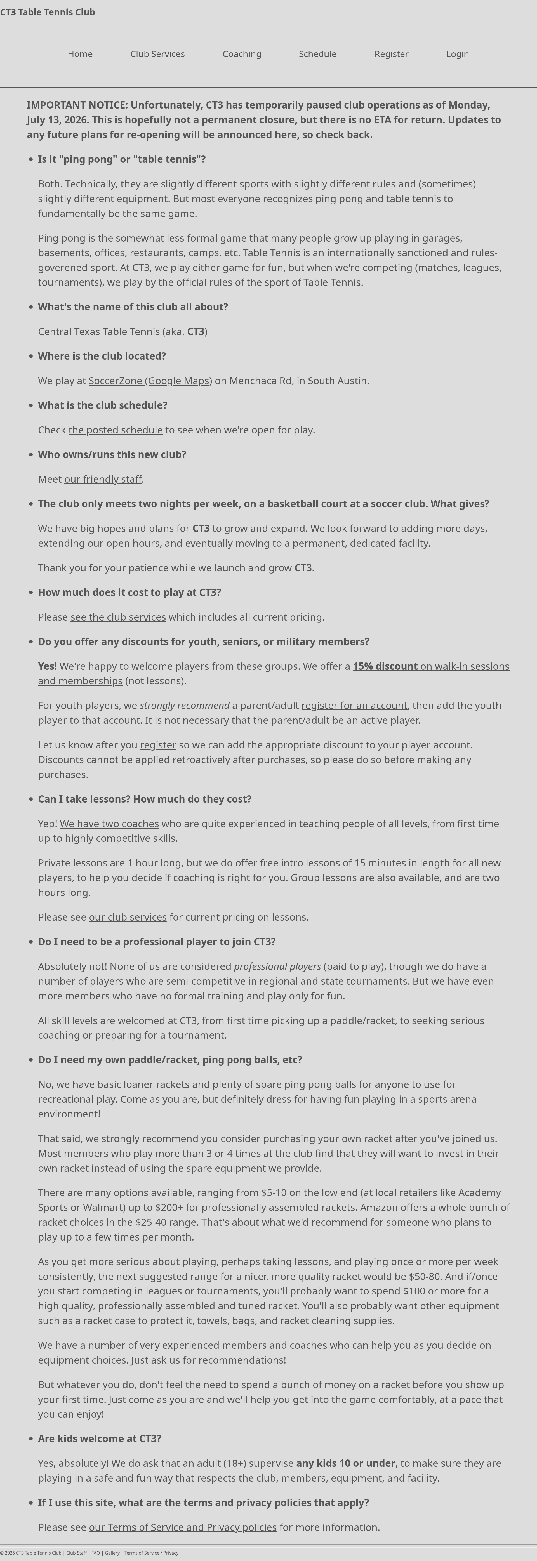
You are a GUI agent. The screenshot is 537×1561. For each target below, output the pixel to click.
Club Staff (76, 1553)
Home (80, 54)
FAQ (95, 1553)
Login (457, 54)
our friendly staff (103, 478)
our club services (128, 916)
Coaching (242, 54)
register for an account (355, 705)
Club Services (157, 54)
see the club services (118, 616)
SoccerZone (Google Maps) (150, 380)
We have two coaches (109, 823)
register (158, 744)
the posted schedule (116, 429)
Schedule (318, 54)
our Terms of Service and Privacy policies (183, 1527)
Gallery (112, 1553)
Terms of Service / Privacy (151, 1553)
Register (392, 54)
